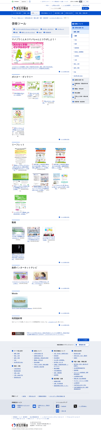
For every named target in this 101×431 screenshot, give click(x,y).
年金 (75, 72)
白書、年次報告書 (58, 383)
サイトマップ (76, 5)
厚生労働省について (59, 351)
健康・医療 (76, 31)
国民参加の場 (86, 5)
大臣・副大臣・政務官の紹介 (61, 353)
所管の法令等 (77, 351)
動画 (16, 32)
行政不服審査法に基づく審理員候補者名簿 (81, 388)
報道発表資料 (17, 370)
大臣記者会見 (17, 368)
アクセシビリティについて (73, 417)
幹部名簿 (56, 355)
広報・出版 (17, 373)
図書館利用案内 (42, 396)
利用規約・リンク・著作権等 (20, 417)
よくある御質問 (66, 5)
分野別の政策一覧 (79, 27)
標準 (80, 1)
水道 (76, 59)
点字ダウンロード (46, 1)
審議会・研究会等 (79, 88)
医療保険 (77, 47)
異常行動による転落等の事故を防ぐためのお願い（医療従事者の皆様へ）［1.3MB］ (60, 166)
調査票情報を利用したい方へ (61, 385)
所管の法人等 (32, 396)
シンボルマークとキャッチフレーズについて (53, 417)
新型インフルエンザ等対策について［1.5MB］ (18, 129)
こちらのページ (52, 322)
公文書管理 (76, 383)
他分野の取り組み (78, 76)
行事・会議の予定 (18, 375)
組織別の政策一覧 (79, 80)
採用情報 (56, 375)
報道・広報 (17, 366)
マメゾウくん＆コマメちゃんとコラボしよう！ (27, 29)
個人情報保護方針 (34, 417)
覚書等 (75, 358)
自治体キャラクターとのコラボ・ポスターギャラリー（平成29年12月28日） (31, 68)
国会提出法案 (77, 353)
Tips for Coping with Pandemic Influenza (22, 308)
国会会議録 (77, 92)
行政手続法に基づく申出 (80, 385)
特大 (87, 1)
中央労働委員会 (58, 370)
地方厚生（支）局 (58, 362)
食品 (76, 39)
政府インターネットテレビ (28, 32)
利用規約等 (48, 32)
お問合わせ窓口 (56, 5)
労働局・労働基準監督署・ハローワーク (61, 365)
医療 (76, 43)
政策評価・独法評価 (80, 101)
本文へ (47, 5)
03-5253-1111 (39, 425)
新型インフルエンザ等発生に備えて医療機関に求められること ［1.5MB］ (21, 187)
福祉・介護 (76, 63)
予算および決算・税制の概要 (81, 97)
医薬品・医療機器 (79, 51)
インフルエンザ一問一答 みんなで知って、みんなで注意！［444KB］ (60, 187)
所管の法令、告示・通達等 (80, 355)
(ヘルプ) (66, 1)
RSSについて (31, 418)
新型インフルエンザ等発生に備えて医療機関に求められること (18, 236)
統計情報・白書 (58, 378)
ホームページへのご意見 (43, 418)
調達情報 (76, 370)
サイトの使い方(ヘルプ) (19, 418)
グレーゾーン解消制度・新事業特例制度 (81, 373)
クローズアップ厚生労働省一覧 (57, 396)
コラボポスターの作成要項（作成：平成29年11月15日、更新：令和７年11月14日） (32, 66)
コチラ (36, 98)
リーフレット (60, 29)
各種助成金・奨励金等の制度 (81, 84)
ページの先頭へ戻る (65, 71)
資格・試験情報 (58, 372)
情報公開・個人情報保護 (80, 378)
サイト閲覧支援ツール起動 (57, 1)
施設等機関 (56, 368)
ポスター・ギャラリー (47, 29)
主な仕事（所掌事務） (59, 360)
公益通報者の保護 (78, 376)
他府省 (24, 396)
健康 (76, 35)
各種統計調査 (57, 381)
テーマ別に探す (18, 351)
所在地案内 (56, 358)
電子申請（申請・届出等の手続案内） (81, 365)
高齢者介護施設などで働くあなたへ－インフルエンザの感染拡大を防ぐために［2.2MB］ (40, 188)
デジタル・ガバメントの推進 (81, 380)
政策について (78, 24)
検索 (86, 8)
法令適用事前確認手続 (79, 368)
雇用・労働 (76, 67)
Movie (40, 32)
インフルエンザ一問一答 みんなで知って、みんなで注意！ (49, 238)
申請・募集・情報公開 (80, 361)
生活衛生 (77, 55)
